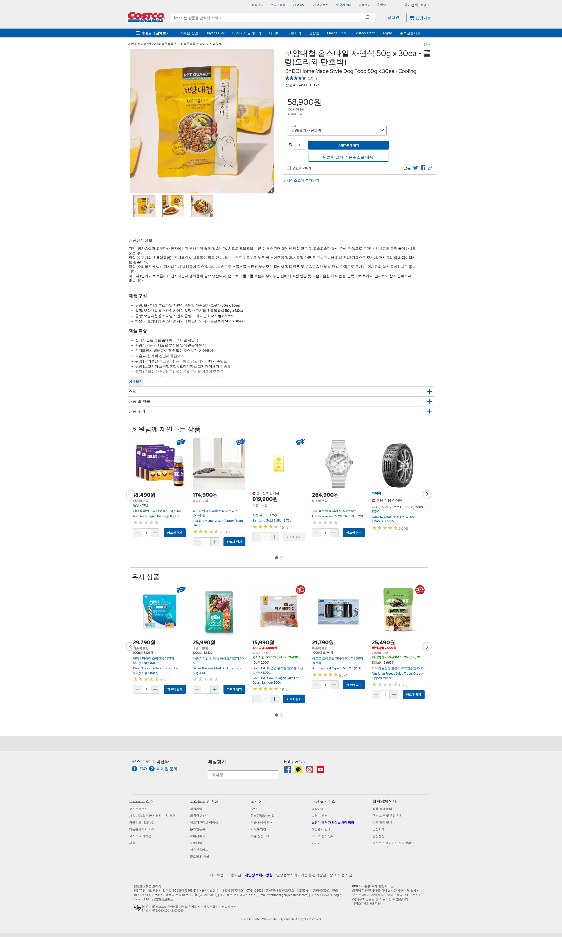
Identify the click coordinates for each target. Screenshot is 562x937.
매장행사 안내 (321, 829)
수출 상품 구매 (260, 836)
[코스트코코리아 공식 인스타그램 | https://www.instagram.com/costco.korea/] (309, 771)
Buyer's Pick (215, 33)
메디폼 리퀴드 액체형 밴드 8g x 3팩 (157, 511)
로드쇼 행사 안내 (323, 836)
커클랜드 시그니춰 (141, 822)
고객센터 (259, 801)
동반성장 (378, 836)
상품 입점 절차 (382, 822)
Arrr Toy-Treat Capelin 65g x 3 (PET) (336, 668)
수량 (288, 144)
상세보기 (136, 381)
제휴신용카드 (199, 850)
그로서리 (294, 33)
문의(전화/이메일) (263, 816)
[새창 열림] (138, 909)
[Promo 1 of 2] (276, 558)
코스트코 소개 (141, 801)
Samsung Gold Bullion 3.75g (271, 520)
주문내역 (196, 843)
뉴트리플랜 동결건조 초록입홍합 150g (397, 668)
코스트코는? (137, 809)
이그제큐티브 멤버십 (204, 822)
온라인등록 (197, 829)
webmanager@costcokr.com (287, 895)
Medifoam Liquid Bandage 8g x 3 (155, 516)
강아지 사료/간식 (211, 44)
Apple (387, 33)
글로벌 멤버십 (199, 856)
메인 (131, 44)
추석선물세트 (410, 33)
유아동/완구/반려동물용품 (156, 44)
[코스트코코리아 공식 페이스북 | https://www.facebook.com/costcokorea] (288, 771)
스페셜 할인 (189, 33)
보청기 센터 (320, 816)
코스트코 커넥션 (140, 836)
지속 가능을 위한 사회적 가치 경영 (152, 816)
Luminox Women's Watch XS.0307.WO (338, 516)
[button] (370, 17)
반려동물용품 (186, 44)
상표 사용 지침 (341, 875)
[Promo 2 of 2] (281, 558)
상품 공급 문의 (382, 809)
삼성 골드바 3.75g (264, 515)
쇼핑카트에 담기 (348, 145)
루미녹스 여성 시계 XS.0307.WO (334, 511)
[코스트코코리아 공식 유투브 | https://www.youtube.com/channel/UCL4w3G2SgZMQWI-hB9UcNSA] (320, 771)
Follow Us (294, 761)
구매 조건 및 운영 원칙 (387, 816)
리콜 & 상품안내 (261, 822)
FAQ (254, 809)
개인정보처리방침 (259, 875)
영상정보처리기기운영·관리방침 (301, 875)
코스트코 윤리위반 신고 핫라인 (393, 843)
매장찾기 (217, 761)
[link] (415, 168)
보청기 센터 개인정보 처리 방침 (333, 822)
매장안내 (318, 809)
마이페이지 (197, 836)
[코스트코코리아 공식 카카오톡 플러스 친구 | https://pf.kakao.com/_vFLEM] (299, 771)
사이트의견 (258, 829)
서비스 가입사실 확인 (366, 903)
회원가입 (196, 809)
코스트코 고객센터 (151, 761)
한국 (423, 5)
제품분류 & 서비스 (141, 829)
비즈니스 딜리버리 (246, 33)
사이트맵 (217, 875)
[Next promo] (427, 494)
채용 (132, 843)
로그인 (393, 17)
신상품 (314, 33)
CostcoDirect (364, 33)
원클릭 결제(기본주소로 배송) (349, 157)
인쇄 (427, 44)
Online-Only (336, 33)
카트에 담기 (174, 532)
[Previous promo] (130, 494)
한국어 (382, 5)
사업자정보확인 (162, 899)
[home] (146, 16)
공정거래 (378, 829)
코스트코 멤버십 (204, 801)
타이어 (274, 33)
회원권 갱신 (198, 816)
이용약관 (234, 875)
